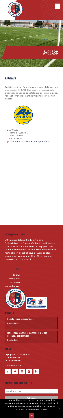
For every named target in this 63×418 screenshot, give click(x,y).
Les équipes (14, 278)
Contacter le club (13, 365)
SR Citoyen (15, 282)
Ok (31, 415)
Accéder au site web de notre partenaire (29, 141)
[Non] (59, 408)
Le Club (16, 274)
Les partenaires (12, 286)
